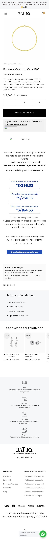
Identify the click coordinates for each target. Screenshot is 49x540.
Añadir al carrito (24, 113)
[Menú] (5, 13)
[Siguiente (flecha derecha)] (9, 535)
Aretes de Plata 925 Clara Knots (33, 355)
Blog (5, 492)
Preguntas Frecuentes (34, 476)
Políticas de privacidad (34, 484)
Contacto (7, 488)
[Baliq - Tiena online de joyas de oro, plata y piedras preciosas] (24, 13)
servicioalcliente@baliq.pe (24, 453)
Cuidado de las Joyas (33, 496)
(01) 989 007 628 (24, 457)
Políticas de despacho (33, 480)
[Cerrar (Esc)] (2, 525)
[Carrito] (43, 14)
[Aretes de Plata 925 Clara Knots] (35, 342)
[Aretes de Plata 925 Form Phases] (13, 342)
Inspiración (7, 480)
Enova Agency (26, 516)
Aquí (25, 7)
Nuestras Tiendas (10, 484)
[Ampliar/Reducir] (9, 525)
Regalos (13, 64)
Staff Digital (41, 516)
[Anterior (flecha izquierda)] (2, 535)
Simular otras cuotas (16, 125)
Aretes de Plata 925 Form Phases (12, 355)
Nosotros (7, 476)
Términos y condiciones (34, 488)
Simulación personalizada (25, 252)
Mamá (20, 64)
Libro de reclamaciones (34, 492)
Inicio (5, 64)
